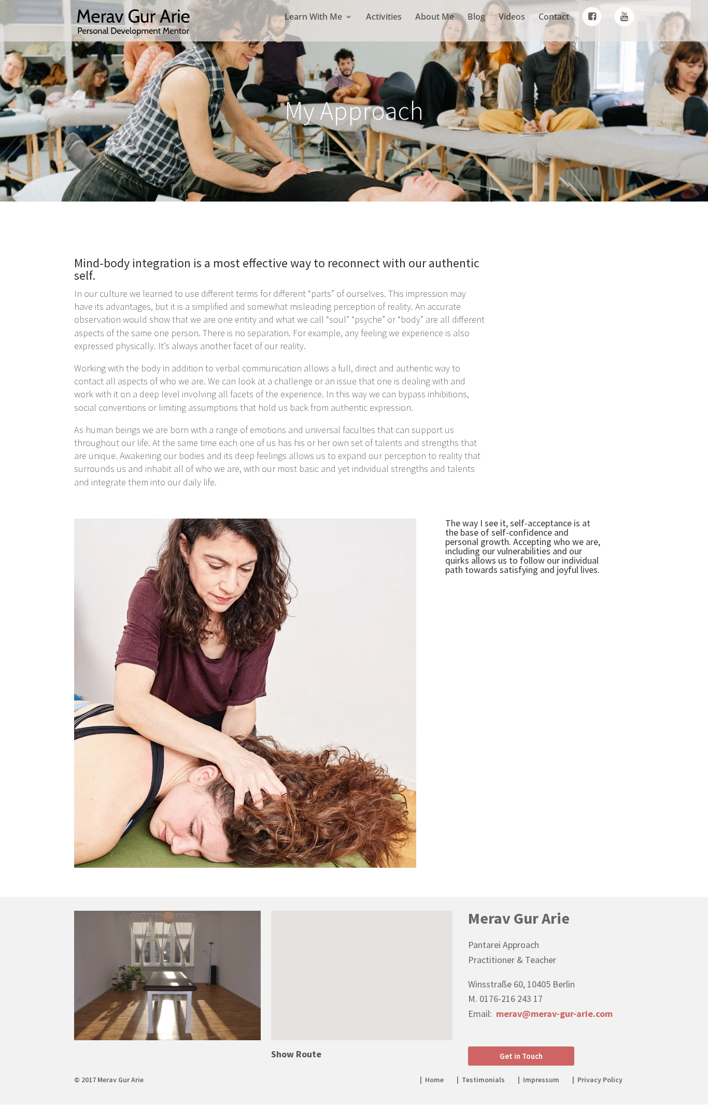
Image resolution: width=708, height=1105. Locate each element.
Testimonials (483, 1079)
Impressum (541, 1079)
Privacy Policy (599, 1079)
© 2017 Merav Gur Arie (109, 1079)
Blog (476, 17)
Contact (554, 17)
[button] (365, 964)
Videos (512, 17)
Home (434, 1079)
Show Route (296, 1054)
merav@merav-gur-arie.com (554, 1014)
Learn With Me (313, 17)
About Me (434, 17)
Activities (384, 17)
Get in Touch (521, 1056)
